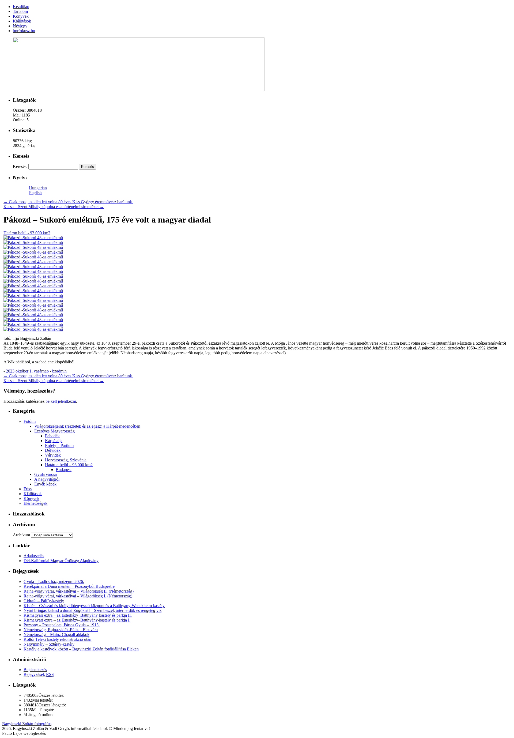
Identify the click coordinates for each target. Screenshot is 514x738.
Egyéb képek (45, 484)
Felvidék (52, 436)
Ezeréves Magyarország (54, 431)
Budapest (63, 469)
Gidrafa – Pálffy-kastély (44, 600)
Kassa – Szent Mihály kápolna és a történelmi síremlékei (53, 206)
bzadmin (59, 371)
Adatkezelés (34, 556)
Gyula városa (45, 474)
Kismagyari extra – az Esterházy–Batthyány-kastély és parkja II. (78, 615)
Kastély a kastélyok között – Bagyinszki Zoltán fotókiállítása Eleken (81, 649)
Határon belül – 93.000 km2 (69, 464)
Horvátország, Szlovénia (65, 460)
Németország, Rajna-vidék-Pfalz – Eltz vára (61, 629)
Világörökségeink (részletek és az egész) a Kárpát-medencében (87, 426)
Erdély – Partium (59, 445)
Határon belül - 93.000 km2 (26, 233)
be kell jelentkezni (61, 401)
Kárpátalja (53, 440)
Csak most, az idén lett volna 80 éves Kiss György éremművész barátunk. (68, 201)
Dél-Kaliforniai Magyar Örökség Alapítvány (61, 560)
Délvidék (53, 450)
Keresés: (20, 166)
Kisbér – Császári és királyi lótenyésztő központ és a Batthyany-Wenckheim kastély (94, 605)
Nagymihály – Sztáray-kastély (49, 644)
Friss (28, 489)
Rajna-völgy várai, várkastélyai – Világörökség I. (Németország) (78, 596)
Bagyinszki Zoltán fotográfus (26, 723)
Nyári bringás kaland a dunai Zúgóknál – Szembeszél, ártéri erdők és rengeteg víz (92, 610)
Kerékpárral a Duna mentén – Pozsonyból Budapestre (69, 586)
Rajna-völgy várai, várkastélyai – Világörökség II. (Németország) (79, 591)
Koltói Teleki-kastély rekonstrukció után (57, 639)
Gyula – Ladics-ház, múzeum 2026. (54, 581)
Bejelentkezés (35, 669)
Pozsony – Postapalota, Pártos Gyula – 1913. (62, 625)
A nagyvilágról (46, 479)
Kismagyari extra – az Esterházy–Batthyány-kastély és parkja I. (77, 620)
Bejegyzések (39, 674)
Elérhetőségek (35, 503)
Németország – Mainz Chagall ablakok (56, 634)
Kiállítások (33, 493)
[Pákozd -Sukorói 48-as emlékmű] (33, 237)
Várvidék (53, 455)
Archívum (21, 535)
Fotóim (30, 421)
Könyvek (31, 498)
